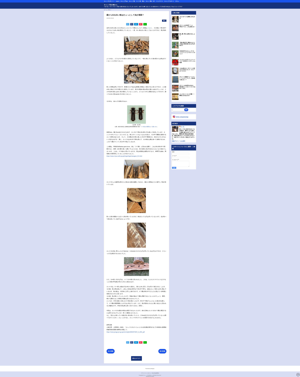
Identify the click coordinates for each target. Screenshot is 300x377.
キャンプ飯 (149, 1)
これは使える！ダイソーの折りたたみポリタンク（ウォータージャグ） (187, 70)
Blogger (152, 368)
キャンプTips (124, 1)
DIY (154, 1)
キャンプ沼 (132, 1)
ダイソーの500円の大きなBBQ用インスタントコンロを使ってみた (187, 87)
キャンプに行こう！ (109, 1)
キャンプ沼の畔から (111, 5)
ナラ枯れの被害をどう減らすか (149, 126)
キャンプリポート (169, 1)
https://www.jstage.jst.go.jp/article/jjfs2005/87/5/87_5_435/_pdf (126, 332)
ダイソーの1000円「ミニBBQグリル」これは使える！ (187, 26)
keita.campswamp (182, 117)
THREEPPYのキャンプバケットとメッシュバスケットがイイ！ (187, 52)
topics (117, 1)
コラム (177, 1)
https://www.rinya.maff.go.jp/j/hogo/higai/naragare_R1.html (124, 156)
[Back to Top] (298, 374)
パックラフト (159, 1)
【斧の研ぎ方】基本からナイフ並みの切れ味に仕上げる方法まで (187, 44)
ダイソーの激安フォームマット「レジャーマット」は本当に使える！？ (187, 78)
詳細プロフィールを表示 (178, 141)
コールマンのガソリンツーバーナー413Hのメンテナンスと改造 (187, 61)
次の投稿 (110, 351)
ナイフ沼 (138, 1)
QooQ (152, 376)
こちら (149, 28)
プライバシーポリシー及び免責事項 (150, 373)
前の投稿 (162, 351)
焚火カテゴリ (136, 358)
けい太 (182, 126)
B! (136, 24)
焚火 (143, 1)
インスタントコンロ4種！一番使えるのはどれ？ (186, 94)
